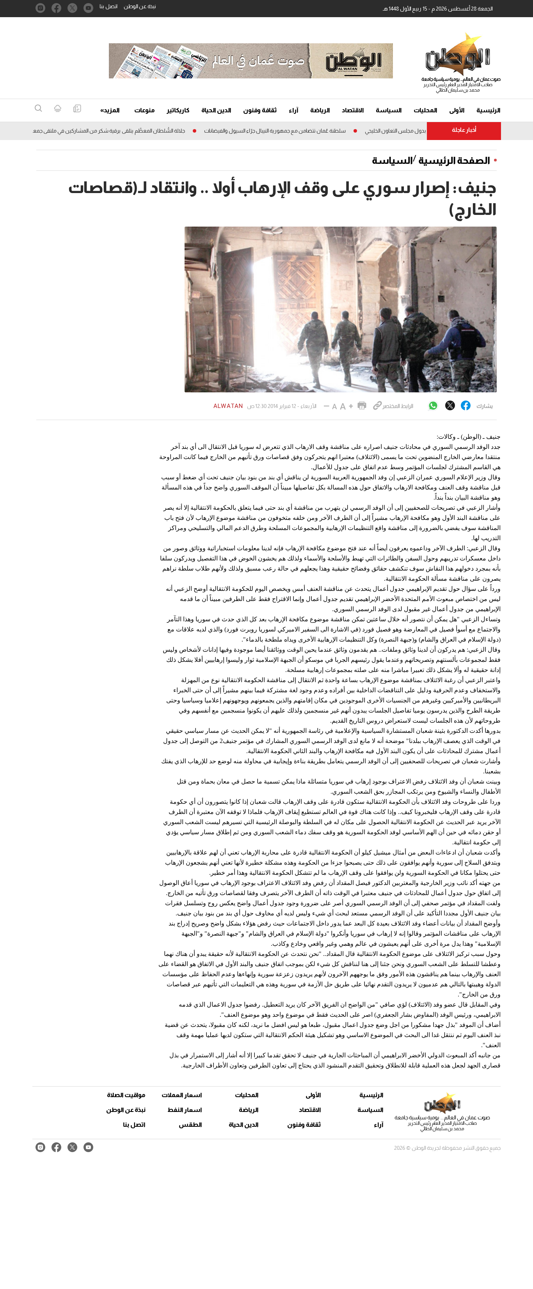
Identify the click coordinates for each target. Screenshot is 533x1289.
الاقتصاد (353, 110)
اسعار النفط (184, 1109)
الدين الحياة (216, 110)
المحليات (425, 110)
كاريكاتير (178, 110)
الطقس (190, 1124)
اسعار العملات (182, 1095)
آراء (293, 110)
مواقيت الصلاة (126, 1095)
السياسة (389, 110)
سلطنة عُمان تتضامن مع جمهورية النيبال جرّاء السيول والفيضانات (300, 131)
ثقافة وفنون (260, 110)
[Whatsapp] (433, 406)
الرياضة (320, 110)
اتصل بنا (108, 6)
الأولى (457, 110)
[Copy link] (377, 406)
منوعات (144, 110)
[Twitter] (450, 406)
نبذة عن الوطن (140, 6)
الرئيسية (488, 110)
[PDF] (77, 109)
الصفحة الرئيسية (454, 160)
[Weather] (57, 109)
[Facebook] (466, 406)
